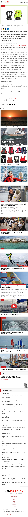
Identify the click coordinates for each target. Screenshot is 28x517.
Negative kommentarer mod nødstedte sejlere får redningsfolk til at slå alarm (12, 333)
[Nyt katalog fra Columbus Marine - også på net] (14, 136)
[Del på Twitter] (12, 104)
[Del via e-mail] (14, 104)
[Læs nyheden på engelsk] (1, 29)
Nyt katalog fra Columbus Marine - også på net (11, 145)
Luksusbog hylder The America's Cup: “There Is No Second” (12, 286)
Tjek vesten (3, 183)
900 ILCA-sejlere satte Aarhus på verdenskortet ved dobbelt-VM (12, 269)
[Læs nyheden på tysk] (3, 29)
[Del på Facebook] (10, 104)
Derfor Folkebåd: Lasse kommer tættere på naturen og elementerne (13, 204)
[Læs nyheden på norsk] (6, 29)
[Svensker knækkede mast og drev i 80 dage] (14, 118)
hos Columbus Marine (17, 99)
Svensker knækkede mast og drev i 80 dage (10, 126)
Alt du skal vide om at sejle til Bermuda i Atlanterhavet (13, 251)
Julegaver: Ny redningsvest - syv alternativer (10, 164)
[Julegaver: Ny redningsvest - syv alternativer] (14, 155)
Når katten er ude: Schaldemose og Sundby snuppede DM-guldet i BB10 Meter (13, 351)
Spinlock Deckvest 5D (19, 45)
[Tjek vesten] (14, 174)
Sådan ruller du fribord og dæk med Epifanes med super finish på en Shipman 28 (11, 377)
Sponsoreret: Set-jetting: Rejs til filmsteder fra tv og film (13, 369)
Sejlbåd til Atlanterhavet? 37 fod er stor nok (11, 314)
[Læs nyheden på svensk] (8, 29)
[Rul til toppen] (26, 515)
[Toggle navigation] (27, 2)
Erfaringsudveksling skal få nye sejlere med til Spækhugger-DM (11, 233)
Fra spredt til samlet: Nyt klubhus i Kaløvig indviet (13, 464)
